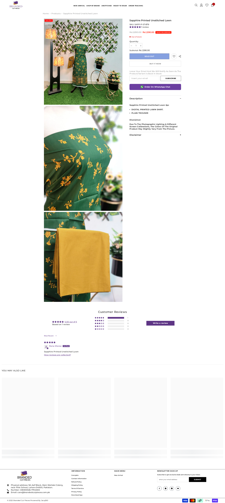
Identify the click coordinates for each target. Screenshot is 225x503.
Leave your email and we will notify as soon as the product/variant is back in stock (155, 72)
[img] (50, 342)
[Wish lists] (207, 5)
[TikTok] (172, 488)
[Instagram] (165, 488)
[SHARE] (179, 56)
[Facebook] (159, 488)
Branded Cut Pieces (21, 500)
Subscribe (170, 78)
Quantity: (134, 41)
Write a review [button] (160, 323)
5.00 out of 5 (71, 322)
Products (56, 13)
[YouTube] (178, 488)
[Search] (196, 5)
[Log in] (201, 5)
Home (46, 13)
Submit (197, 479)
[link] (174, 56)
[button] (135, 27)
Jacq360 (44, 500)
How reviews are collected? (57, 355)
